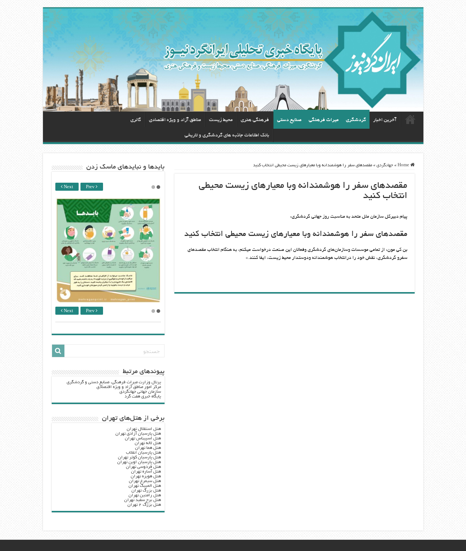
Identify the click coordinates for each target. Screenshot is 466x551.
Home (404, 165)
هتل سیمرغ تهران (145, 481)
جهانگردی (384, 165)
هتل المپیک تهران (145, 486)
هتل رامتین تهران (145, 495)
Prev (91, 187)
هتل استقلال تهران (144, 429)
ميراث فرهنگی (324, 120)
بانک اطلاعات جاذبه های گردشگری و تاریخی (227, 135)
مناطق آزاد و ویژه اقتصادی (175, 120)
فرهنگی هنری (255, 120)
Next (68, 187)
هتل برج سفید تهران (142, 500)
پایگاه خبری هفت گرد (143, 396)
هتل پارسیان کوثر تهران (139, 457)
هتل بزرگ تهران (146, 490)
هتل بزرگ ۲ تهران (144, 505)
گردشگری (356, 120)
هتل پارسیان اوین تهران (139, 462)
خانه (410, 119)
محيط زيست (221, 120)
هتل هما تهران (148, 448)
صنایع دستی (289, 120)
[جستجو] (58, 351)
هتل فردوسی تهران (143, 467)
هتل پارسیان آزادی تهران (138, 433)
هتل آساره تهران (146, 471)
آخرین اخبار (384, 120)
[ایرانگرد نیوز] (233, 60)
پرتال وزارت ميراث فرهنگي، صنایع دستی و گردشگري (114, 382)
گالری (135, 120)
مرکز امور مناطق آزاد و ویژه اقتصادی (128, 387)
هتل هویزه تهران (146, 476)
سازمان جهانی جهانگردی (140, 391)
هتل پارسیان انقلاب (143, 452)
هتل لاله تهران (148, 443)
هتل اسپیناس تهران (143, 438)
